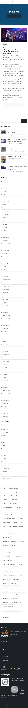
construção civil (18, 522)
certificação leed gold (8, 514)
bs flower (5, 499)
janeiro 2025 (5, 240)
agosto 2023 (5, 292)
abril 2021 (5, 377)
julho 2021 (5, 367)
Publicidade (5, 602)
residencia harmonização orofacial (11, 610)
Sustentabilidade (6, 475)
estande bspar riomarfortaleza (10, 541)
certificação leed (21, 511)
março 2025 (5, 234)
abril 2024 (5, 269)
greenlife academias (7, 553)
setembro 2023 (6, 289)
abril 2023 (5, 302)
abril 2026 (5, 194)
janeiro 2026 (5, 204)
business (5, 44)
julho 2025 (5, 224)
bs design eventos (15, 495)
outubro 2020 (6, 397)
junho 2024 (5, 263)
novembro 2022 (6, 318)
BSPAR (4, 435)
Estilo (22, 541)
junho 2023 (5, 299)
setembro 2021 (6, 361)
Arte (3, 426)
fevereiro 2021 (6, 384)
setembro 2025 (6, 217)
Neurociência (16, 587)
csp (4, 526)
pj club (16, 594)
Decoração (5, 445)
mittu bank (13, 583)
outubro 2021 (6, 358)
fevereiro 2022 (6, 348)
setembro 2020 (6, 400)
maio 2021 (5, 374)
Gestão (4, 452)
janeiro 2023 (5, 312)
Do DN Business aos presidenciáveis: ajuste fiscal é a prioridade (17, 131)
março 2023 (5, 305)
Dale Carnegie (6, 530)
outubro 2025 (6, 214)
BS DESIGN (5, 432)
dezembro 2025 (6, 208)
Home (11, 16)
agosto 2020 (5, 403)
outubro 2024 (6, 250)
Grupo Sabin (18, 556)
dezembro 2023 (6, 279)
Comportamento (6, 522)
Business (5, 439)
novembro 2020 (6, 393)
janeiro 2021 (5, 387)
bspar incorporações (8, 507)
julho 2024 (5, 260)
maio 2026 (5, 191)
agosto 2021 (5, 364)
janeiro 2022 (5, 351)
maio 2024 (5, 266)
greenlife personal (7, 556)
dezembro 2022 (6, 315)
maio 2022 (5, 338)
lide (21, 575)
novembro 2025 (6, 211)
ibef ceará (21, 564)
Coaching (5, 442)
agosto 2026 (5, 181)
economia (14, 533)
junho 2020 (5, 410)
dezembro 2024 (6, 243)
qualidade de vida (16, 602)
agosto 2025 (5, 221)
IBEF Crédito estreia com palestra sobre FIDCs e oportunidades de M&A (17, 140)
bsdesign (5, 495)
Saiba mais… (12, 636)
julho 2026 (5, 185)
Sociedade (5, 471)
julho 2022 (5, 331)
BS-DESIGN (23, 135)
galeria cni (14, 545)
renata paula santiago (8, 606)
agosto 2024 (5, 256)
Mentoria (5, 455)
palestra (13, 591)
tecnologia (12, 613)
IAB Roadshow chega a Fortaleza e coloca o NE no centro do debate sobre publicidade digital (17, 167)
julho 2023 (5, 296)
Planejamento (6, 598)
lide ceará (5, 579)
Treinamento (6, 617)
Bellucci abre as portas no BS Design (16, 156)
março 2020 (5, 413)
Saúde (4, 465)
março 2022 (5, 344)
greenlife (15, 549)
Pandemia (5, 461)
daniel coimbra (16, 530)
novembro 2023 (6, 283)
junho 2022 (5, 335)
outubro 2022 (6, 322)
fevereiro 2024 (6, 273)
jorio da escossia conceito (9, 575)
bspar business (13, 503)
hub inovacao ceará (7, 560)
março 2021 (5, 380)
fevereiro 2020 (6, 416)
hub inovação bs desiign (9, 564)
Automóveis (5, 429)
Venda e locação (6, 478)
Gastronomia (5, 448)
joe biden (13, 568)
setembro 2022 (6, 325)
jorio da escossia (7, 572)
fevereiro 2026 (6, 201)
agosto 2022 (5, 328)
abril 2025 (5, 230)
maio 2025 (5, 227)
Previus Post (9, 105)
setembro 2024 (6, 253)
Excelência (5, 545)
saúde (4, 613)
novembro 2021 (6, 354)
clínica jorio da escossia (9, 518)
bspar (4, 503)
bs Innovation (15, 499)
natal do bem (6, 587)
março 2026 (5, 198)
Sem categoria (6, 468)
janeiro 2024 (5, 276)
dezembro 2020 (6, 390)
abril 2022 (5, 341)
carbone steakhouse (8, 511)
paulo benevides (7, 594)
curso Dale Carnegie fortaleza (16, 526)
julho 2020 (5, 406)
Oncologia (5, 591)
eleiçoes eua (6, 537)
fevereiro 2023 (6, 309)
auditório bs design (13, 488)
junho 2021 (5, 371)
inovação (5, 568)
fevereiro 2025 (6, 237)
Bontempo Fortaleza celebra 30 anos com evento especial (17, 148)
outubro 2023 (6, 286)
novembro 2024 (6, 247)
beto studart (6, 492)
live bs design (15, 579)
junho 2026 (5, 188)
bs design (15, 492)
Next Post (20, 105)
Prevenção (15, 598)
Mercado (5, 458)
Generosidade (6, 549)
